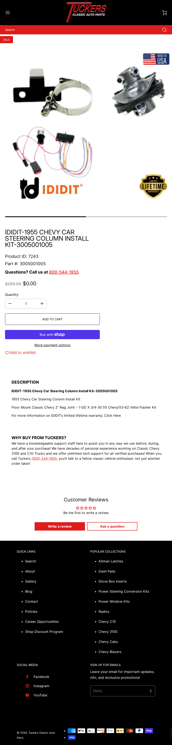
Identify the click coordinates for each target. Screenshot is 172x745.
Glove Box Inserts (113, 581)
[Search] (162, 29)
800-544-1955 (64, 272)
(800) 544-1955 (44, 458)
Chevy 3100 (108, 631)
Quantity (11, 294)
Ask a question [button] (112, 526)
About (30, 571)
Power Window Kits (114, 601)
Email (98, 691)
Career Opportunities (42, 621)
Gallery (30, 581)
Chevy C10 (107, 621)
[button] (9, 12)
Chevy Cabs (108, 642)
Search (30, 561)
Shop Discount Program (44, 631)
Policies (31, 611)
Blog (28, 591)
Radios (104, 611)
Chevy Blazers (110, 652)
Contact (31, 601)
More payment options (52, 345)
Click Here (112, 415)
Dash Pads (107, 571)
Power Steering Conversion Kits (124, 591)
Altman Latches (111, 561)
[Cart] (162, 12)
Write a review (60, 526)
